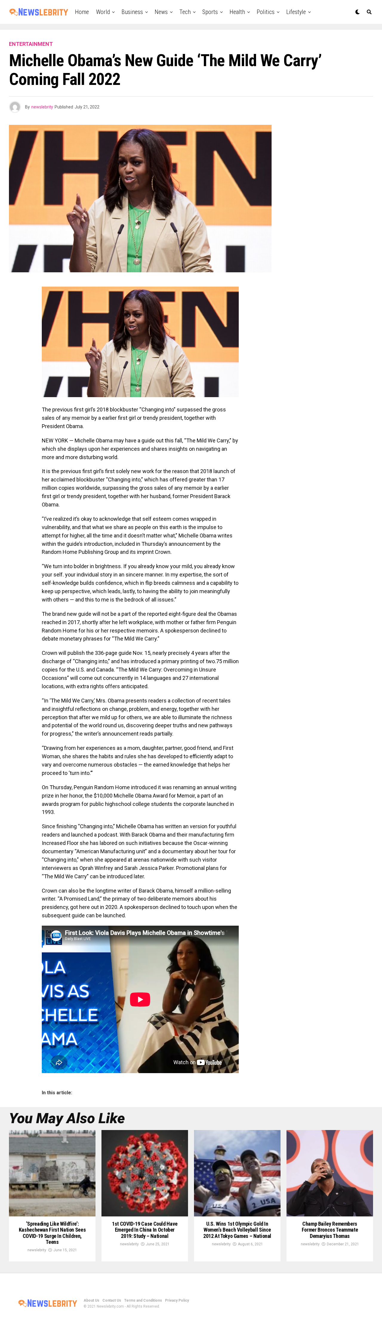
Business (132, 11)
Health (237, 11)
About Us (91, 1300)
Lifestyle (296, 11)
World (103, 11)
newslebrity (42, 107)
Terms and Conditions (143, 1300)
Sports (210, 11)
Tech (185, 11)
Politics (266, 11)
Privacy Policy (177, 1300)
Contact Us (111, 1300)
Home (82, 11)
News (161, 11)
